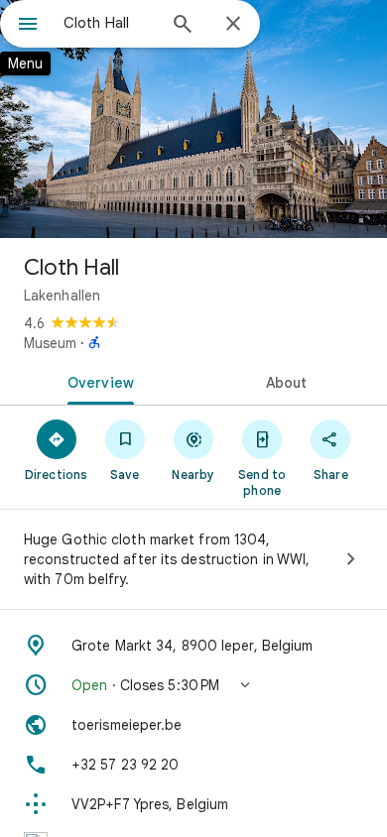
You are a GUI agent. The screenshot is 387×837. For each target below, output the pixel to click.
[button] (193, 685)
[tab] (97, 381)
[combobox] (109, 23)
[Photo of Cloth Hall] (193, 119)
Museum (50, 343)
